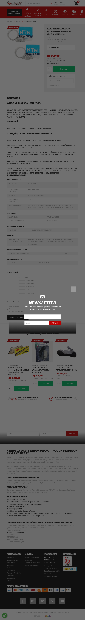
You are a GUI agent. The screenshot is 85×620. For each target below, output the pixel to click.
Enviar (55, 323)
